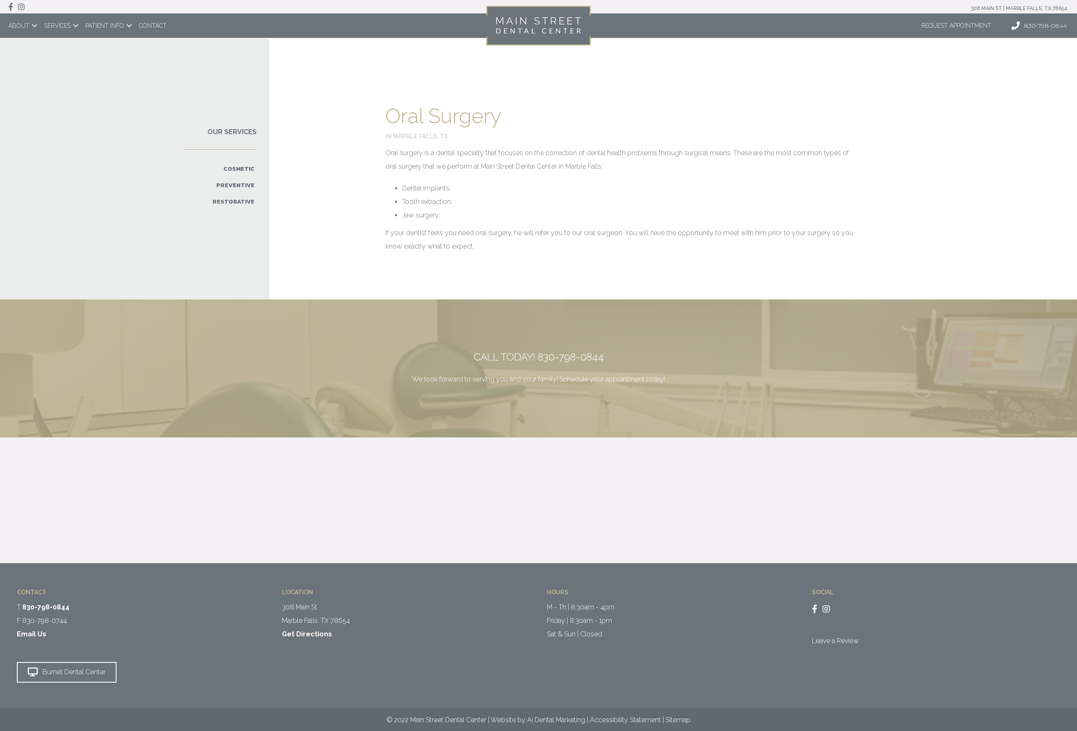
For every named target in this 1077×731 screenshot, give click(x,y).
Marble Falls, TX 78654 (316, 621)
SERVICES (57, 25)
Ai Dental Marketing (556, 720)
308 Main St (299, 607)
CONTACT (153, 25)
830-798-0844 (571, 357)
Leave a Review (835, 641)
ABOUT (18, 25)
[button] (67, 672)
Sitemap (678, 720)
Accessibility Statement (625, 720)
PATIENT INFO (104, 25)
